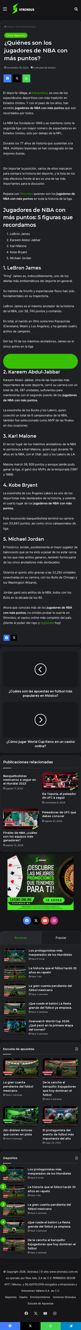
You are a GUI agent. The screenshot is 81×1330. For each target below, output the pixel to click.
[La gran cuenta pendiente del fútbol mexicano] (15, 991)
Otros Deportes (15, 35)
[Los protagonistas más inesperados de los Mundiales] (15, 956)
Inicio (10, 26)
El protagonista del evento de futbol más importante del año (58, 1134)
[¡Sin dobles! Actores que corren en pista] (20, 1116)
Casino (23, 1297)
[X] (14, 638)
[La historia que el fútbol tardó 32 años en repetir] (15, 973)
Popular (61, 938)
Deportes (11, 1297)
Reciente (21, 938)
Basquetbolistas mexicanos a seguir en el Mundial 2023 (19, 779)
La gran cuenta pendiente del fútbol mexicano (18, 1087)
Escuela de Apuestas (40, 1303)
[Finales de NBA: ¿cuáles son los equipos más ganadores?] (21, 819)
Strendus (26, 194)
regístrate (47, 623)
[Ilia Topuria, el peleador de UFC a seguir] (60, 781)
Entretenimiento (26, 26)
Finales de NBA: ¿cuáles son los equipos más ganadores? (20, 836)
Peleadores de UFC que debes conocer (59, 814)
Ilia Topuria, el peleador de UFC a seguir (59, 795)
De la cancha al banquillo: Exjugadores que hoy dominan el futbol (52, 1244)
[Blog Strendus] (23, 9)
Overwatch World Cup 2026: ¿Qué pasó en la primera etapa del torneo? (51, 1025)
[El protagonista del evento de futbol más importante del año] (60, 1116)
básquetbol (40, 93)
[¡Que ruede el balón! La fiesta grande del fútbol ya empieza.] (15, 1009)
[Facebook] (6, 638)
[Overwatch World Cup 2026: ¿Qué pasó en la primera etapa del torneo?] (15, 1026)
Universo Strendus (64, 1297)
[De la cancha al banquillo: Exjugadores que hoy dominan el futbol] (60, 1068)
